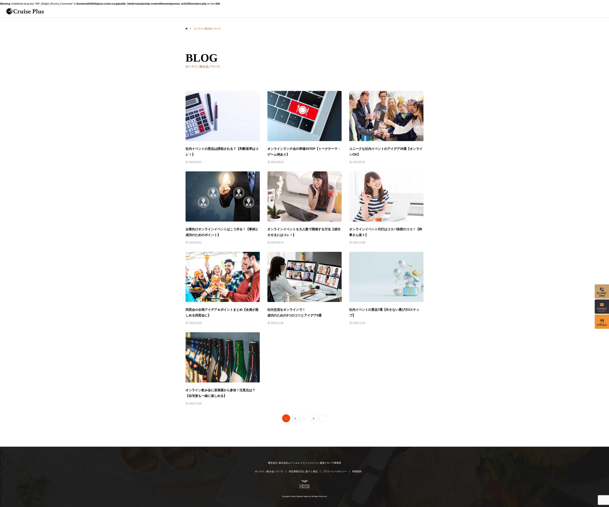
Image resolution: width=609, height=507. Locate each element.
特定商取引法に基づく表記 (303, 471)
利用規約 (357, 471)
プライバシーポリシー (335, 471)
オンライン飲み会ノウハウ (269, 471)
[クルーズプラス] (25, 11)
